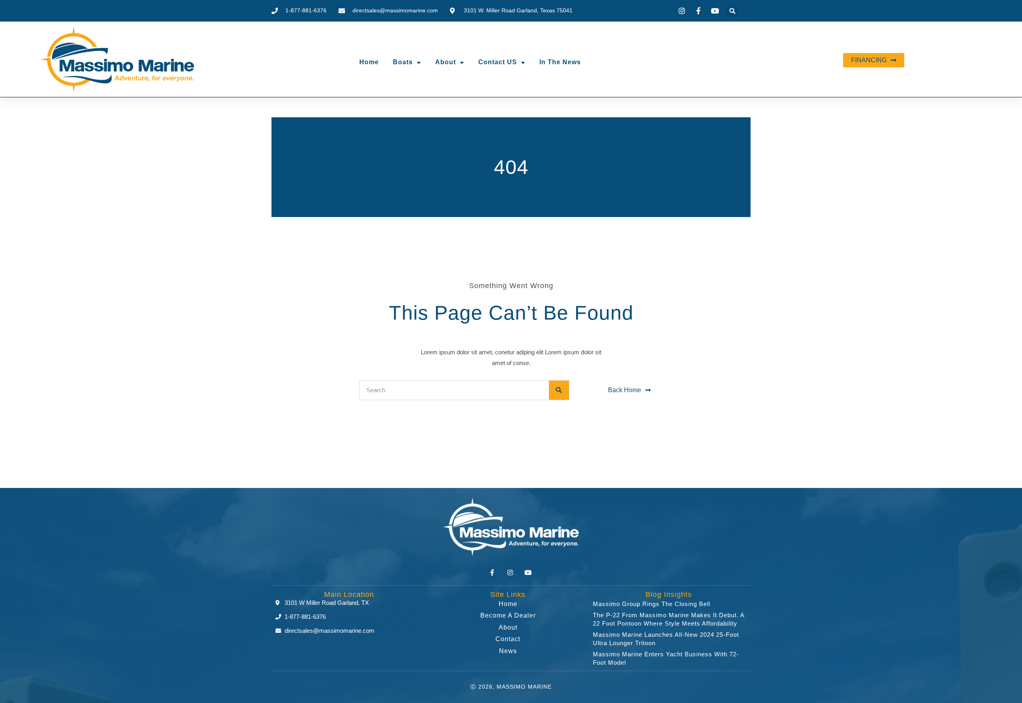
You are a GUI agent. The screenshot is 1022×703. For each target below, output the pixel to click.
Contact (507, 639)
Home (369, 62)
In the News (560, 62)
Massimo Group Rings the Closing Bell (651, 603)
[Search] (559, 390)
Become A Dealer (508, 615)
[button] (733, 11)
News (508, 651)
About (508, 627)
